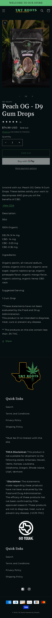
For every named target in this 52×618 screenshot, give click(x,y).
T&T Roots (21, 612)
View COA (8, 205)
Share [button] (8, 341)
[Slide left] (19, 96)
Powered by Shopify (33, 612)
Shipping (6, 132)
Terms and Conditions (18, 413)
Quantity (6, 136)
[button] (3, 10)
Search (9, 407)
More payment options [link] (26, 168)
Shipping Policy (14, 426)
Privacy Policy (13, 420)
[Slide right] (32, 96)
